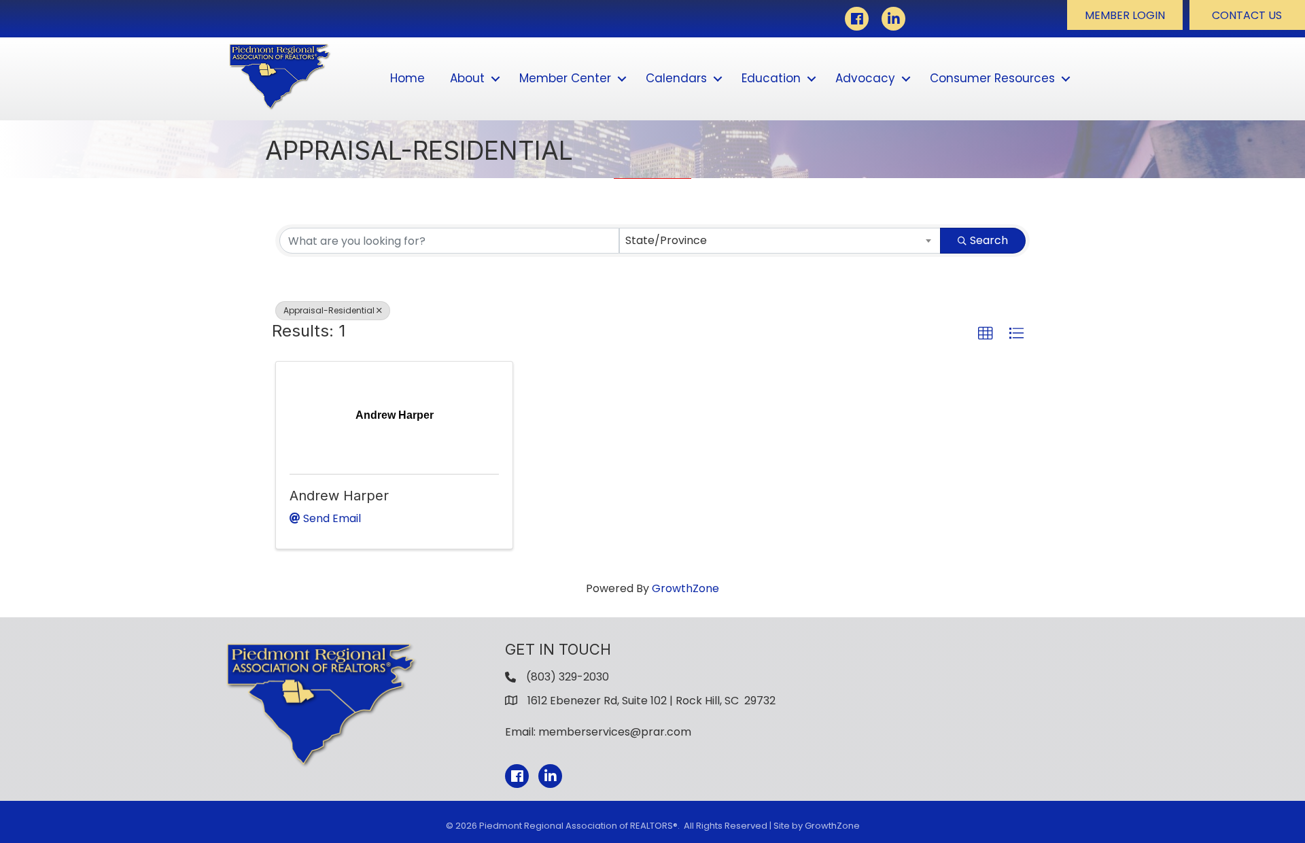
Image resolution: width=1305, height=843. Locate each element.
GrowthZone (685, 588)
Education (771, 78)
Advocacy (865, 78)
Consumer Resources (992, 78)
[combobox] (780, 241)
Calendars (676, 78)
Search (989, 240)
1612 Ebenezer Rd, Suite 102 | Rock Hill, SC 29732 (651, 700)
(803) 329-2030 (567, 677)
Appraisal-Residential (329, 310)
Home (407, 78)
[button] (1125, 15)
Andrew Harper (339, 495)
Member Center (565, 78)
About (467, 78)
